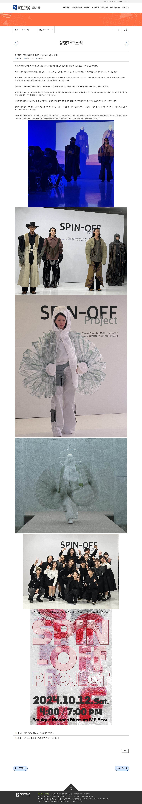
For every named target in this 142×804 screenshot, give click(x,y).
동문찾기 (21, 768)
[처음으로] (16, 29)
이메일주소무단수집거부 (82, 793)
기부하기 (95, 7)
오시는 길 (126, 1)
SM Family (115, 7)
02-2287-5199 (91, 798)
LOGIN (113, 1)
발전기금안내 (77, 7)
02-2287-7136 (70, 796)
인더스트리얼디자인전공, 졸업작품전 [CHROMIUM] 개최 (41, 738)
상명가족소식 (44, 29)
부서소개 (125, 7)
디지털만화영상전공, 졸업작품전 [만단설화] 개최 (39, 733)
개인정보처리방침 (43, 793)
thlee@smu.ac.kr (86, 796)
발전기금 (36, 7)
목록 (125, 751)
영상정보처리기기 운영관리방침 (61, 793)
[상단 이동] (71, 787)
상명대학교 (106, 1)
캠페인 (87, 7)
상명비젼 (65, 7)
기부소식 (104, 7)
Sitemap (120, 1)
